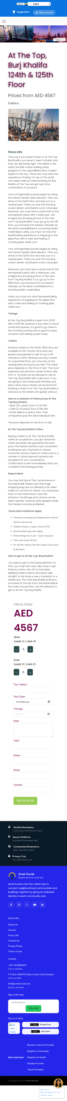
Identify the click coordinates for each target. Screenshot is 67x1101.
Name (16, 755)
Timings (18, 708)
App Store (45, 1031)
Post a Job (13, 935)
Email (16, 770)
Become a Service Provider (40, 1045)
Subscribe (33, 1008)
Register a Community (38, 1051)
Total (16, 740)
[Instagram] (19, 905)
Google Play (45, 1024)
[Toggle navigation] (4, 21)
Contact (17, 784)
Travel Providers (35, 1069)
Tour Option (20, 684)
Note (16, 721)
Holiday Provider (35, 1063)
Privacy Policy (15, 946)
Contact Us (14, 940)
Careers (12, 930)
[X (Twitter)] (27, 905)
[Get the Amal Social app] (14, 1028)
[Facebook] (11, 905)
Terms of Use (15, 951)
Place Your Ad (46, 12)
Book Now (25, 801)
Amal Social (32, 1080)
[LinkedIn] (42, 905)
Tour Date (19, 696)
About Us (13, 924)
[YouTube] (35, 905)
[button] (29, 4)
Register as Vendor (36, 1057)
